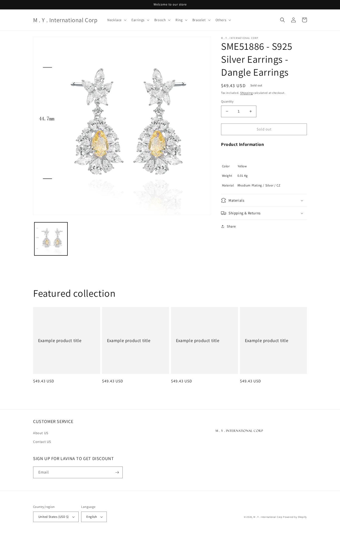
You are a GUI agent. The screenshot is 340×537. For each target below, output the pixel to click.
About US (40, 433)
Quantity (227, 101)
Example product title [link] (60, 340)
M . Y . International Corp (267, 517)
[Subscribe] (117, 472)
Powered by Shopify (295, 517)
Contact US (42, 441)
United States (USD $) (53, 517)
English (91, 517)
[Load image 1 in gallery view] (50, 238)
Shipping (246, 93)
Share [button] (231, 226)
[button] (116, 20)
